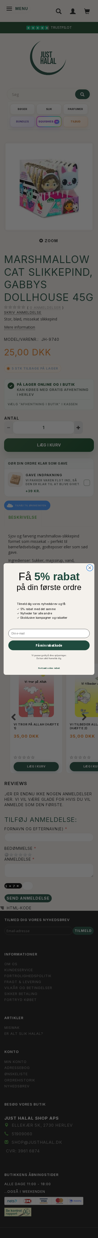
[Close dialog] (90, 568)
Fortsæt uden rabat (49, 668)
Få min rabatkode (49, 645)
